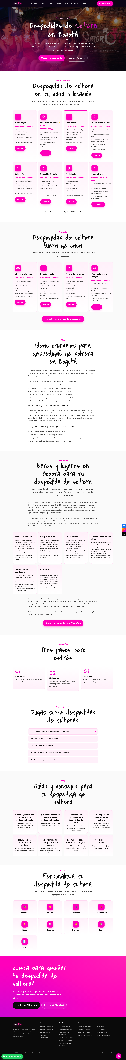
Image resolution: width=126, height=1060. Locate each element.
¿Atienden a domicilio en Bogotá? (42, 746)
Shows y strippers (64, 1027)
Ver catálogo (98, 204)
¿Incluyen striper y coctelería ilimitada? (44, 738)
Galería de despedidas (84, 1027)
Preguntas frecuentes (84, 1029)
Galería (59, 3)
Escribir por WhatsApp (26, 1005)
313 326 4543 (106, 3)
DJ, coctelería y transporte (67, 1037)
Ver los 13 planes (77, 58)
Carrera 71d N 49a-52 (103, 1032)
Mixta (51, 3)
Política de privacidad (84, 1032)
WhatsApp (100, 1027)
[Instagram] (124, 530)
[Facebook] (124, 526)
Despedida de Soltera (46, 1027)
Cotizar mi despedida (51, 58)
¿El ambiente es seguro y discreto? (42, 760)
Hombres (43, 3)
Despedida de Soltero (46, 1029)
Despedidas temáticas (66, 1029)
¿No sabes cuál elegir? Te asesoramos (63, 319)
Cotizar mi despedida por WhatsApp (63, 623)
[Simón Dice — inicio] (17, 3)
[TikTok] (124, 534)
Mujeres (34, 3)
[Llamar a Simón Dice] (118, 1056)
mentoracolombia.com (69, 1057)
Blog (66, 3)
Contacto (85, 3)
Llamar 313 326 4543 (54, 1005)
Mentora (59, 1057)
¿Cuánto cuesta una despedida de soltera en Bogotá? (49, 731)
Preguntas (74, 3)
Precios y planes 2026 (65, 1040)
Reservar (20, 148)
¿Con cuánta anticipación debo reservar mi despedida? (50, 753)
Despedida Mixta (45, 1032)
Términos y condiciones (85, 1035)
